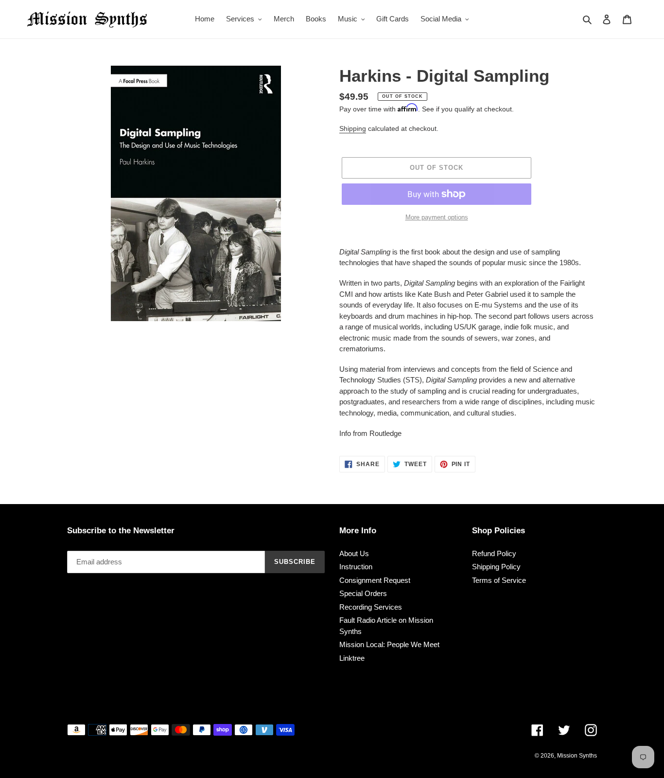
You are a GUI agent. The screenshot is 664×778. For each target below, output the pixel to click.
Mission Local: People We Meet (389, 644)
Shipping (352, 128)
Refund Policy (494, 553)
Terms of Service (499, 580)
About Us (354, 553)
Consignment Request (374, 580)
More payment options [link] (436, 217)
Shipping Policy (496, 566)
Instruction (355, 566)
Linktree (352, 658)
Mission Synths (577, 755)
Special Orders (363, 593)
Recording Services (370, 607)
